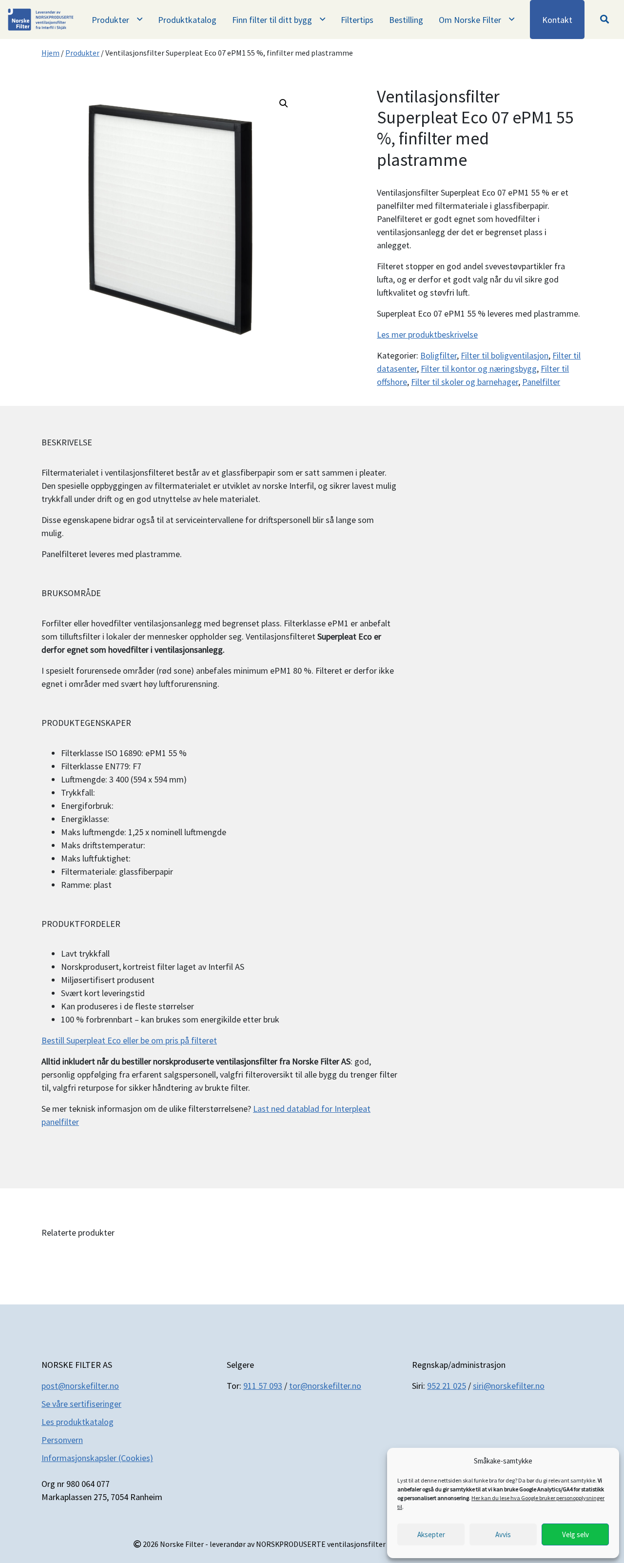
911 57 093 (262, 1385)
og (109, 1421)
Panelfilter (541, 381)
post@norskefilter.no (80, 1385)
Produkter (110, 19)
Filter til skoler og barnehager (464, 381)
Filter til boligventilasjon (504, 355)
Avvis (503, 1534)
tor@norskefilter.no (325, 1385)
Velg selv (575, 1534)
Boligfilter (438, 355)
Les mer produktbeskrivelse (427, 334)
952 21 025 (446, 1385)
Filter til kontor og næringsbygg (479, 368)
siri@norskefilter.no (509, 1385)
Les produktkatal (72, 1421)
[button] (604, 19)
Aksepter (431, 1534)
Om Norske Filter (470, 19)
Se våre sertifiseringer (81, 1403)
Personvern (62, 1439)
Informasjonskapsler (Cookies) (97, 1457)
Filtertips (357, 19)
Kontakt (557, 19)
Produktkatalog (187, 19)
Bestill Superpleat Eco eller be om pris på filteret (129, 1040)
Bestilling (406, 19)
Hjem (50, 53)
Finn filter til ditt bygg (272, 19)
